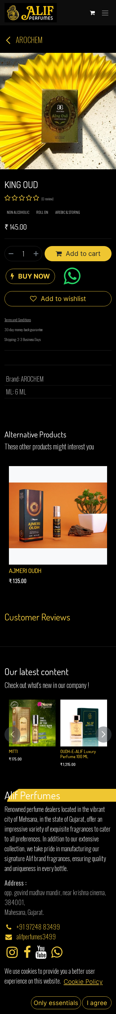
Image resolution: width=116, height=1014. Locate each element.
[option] (58, 526)
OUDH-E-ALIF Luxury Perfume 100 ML (78, 754)
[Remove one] (11, 253)
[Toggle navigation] (105, 12)
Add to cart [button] (82, 253)
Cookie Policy (83, 981)
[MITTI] (32, 723)
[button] (30, 276)
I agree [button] (97, 1003)
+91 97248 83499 (38, 926)
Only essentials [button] (56, 1003)
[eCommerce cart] (92, 12)
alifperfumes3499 (36, 936)
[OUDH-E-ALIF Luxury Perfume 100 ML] (83, 723)
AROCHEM (28, 39)
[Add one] (36, 253)
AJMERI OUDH (25, 570)
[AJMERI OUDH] (58, 515)
